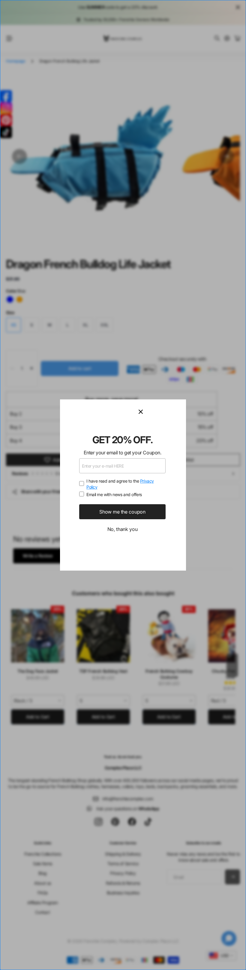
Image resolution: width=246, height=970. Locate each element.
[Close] (158, 411)
